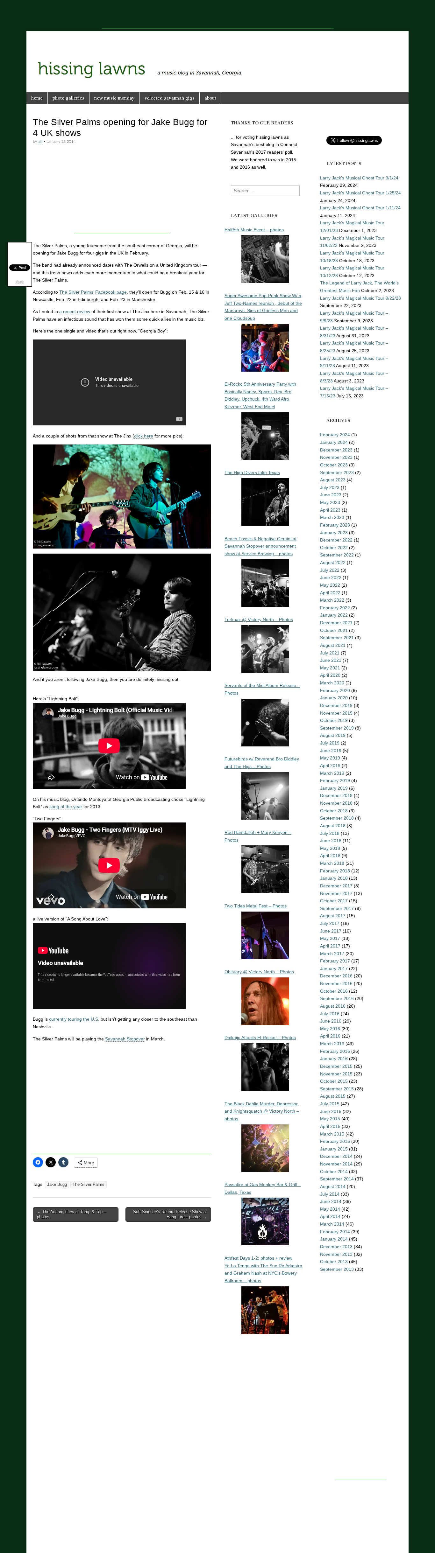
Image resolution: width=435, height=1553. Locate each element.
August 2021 (333, 645)
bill (40, 141)
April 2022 (330, 592)
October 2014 (334, 1171)
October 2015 (334, 1081)
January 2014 (334, 1239)
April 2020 (330, 675)
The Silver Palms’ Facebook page (93, 292)
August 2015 (333, 1096)
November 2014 (336, 1163)
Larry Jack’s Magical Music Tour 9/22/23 (360, 298)
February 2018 (335, 870)
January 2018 (334, 878)
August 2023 (333, 479)
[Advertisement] (217, 14)
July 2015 (329, 1103)
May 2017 (330, 938)
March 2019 (332, 773)
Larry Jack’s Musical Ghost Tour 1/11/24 (360, 207)
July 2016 (329, 1013)
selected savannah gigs (170, 98)
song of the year (65, 806)
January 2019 (334, 788)
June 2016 (330, 1021)
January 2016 (334, 1058)
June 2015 (330, 1111)
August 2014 (333, 1186)
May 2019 (330, 757)
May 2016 (330, 1028)
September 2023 (337, 472)
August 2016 (333, 1006)
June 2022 (330, 577)
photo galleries (68, 98)
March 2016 (332, 1043)
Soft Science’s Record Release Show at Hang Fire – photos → (170, 1214)
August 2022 (333, 562)
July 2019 (329, 742)
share (20, 281)
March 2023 (332, 517)
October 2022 (334, 547)
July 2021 (329, 652)
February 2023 (335, 525)
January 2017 (334, 968)
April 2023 (330, 510)
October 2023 (334, 464)
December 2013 (336, 1246)
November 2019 (336, 713)
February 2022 (335, 607)
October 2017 (334, 900)
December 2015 (336, 1066)
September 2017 (337, 908)
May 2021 (330, 667)
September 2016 (337, 998)
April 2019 (330, 765)
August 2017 (333, 915)
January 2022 (334, 615)
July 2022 (329, 570)
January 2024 (334, 442)
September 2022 (337, 554)
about (210, 98)
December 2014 (336, 1156)
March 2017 (332, 953)
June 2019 (330, 750)
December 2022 (336, 539)
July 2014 (329, 1194)
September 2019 (337, 728)
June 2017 (330, 931)
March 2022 (332, 600)
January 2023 (334, 532)
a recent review (74, 311)
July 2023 (329, 487)
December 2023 (336, 449)
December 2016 (336, 975)
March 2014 (332, 1224)
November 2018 (336, 803)
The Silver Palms (88, 1184)
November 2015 (336, 1073)
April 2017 (330, 945)
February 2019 (335, 780)
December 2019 (336, 705)
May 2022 (330, 585)
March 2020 (332, 682)
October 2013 (334, 1261)
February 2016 (335, 1051)
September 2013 (337, 1269)
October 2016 (334, 991)
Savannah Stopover (125, 1038)
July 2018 (329, 833)
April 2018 (330, 855)
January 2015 (334, 1148)
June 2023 (330, 494)
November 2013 (336, 1254)
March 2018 (332, 863)
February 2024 (335, 434)
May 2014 (330, 1209)
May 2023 (330, 502)
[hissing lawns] (217, 57)
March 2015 (332, 1134)
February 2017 (335, 960)
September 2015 (337, 1088)
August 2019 (333, 735)
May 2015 (330, 1118)
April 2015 (330, 1126)
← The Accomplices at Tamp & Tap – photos (71, 1214)
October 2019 (334, 720)
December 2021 (336, 622)
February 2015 (335, 1141)
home (37, 98)
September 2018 (337, 818)
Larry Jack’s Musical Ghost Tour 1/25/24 (360, 192)
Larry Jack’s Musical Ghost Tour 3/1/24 (359, 177)
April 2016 (330, 1036)
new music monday (114, 98)
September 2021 (337, 637)
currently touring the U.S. (74, 1019)
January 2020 (334, 697)
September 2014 (337, 1178)
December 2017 (336, 885)
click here (143, 435)
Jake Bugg (57, 1184)
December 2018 (336, 795)
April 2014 (330, 1216)
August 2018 (333, 825)
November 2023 (336, 457)
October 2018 (334, 810)
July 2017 (329, 923)
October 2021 (334, 630)
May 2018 (330, 848)
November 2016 (336, 983)
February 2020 (335, 690)
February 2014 (335, 1231)
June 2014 (330, 1201)
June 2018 (330, 840)
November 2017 (336, 893)
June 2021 (330, 660)
